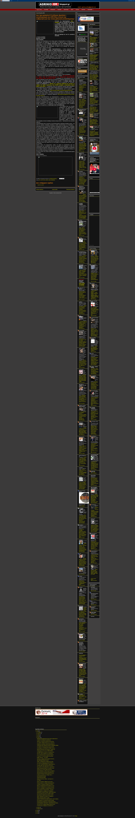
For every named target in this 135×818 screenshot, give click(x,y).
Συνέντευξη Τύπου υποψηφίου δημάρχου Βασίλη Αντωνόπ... (46, 804)
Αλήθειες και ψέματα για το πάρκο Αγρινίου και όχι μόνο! (94, 63)
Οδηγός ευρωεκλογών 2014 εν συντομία (43, 797)
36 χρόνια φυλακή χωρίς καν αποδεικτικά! (84, 479)
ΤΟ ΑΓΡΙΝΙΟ (46, 9)
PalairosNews (93, 475)
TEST (92, 472)
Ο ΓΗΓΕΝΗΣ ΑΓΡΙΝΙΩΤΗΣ (93, 408)
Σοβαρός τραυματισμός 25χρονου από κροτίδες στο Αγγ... (46, 768)
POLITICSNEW (81, 330)
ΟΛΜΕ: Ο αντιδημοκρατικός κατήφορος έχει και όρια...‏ (45, 761)
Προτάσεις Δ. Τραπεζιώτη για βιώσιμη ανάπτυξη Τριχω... (45, 741)
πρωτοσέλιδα (93, 192)
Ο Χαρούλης (81, 457)
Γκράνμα (80, 576)
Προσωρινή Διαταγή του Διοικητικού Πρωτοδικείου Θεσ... (45, 772)
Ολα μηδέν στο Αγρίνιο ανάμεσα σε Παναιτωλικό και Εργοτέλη (96, 95)
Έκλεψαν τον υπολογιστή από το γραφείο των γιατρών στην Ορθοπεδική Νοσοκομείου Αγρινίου (94, 72)
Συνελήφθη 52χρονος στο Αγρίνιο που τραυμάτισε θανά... (46, 752)
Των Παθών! (39, 780)
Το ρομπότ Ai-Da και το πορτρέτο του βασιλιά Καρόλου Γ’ (82, 254)
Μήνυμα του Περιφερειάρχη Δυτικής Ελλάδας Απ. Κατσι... (46, 785)
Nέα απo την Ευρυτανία (81, 679)
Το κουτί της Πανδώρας (81, 80)
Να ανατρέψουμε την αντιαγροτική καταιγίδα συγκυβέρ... (45, 800)
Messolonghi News (94, 390)
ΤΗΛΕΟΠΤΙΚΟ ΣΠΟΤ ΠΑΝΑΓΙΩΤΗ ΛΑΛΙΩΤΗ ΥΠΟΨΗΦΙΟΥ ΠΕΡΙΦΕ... (48, 745)
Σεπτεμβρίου (39, 732)
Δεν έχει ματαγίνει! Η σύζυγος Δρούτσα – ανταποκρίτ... (45, 789)
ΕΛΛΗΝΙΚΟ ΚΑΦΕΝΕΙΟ (81, 204)
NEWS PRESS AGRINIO (93, 338)
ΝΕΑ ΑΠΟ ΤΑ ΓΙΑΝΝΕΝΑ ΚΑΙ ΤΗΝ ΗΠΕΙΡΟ (82, 385)
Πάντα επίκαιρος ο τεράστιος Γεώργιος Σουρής (85, 158)
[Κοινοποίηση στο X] (61, 178)
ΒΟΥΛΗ (72, 9)
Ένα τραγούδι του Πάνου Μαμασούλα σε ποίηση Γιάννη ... (46, 766)
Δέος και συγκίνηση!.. (84, 239)
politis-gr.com (81, 279)
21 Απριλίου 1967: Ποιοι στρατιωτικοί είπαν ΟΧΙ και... (45, 765)
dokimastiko (93, 613)
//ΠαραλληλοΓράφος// (94, 593)
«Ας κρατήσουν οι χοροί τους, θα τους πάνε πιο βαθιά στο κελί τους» (94, 424)
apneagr (80, 237)
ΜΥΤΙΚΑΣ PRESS (94, 250)
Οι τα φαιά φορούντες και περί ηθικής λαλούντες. (84, 409)
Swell (80, 553)
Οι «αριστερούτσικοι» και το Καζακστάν (84, 318)
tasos (80, 315)
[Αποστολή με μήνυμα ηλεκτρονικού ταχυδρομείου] (59, 178)
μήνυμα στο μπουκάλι (93, 519)
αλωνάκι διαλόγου (94, 551)
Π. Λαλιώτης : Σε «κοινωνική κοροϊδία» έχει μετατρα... (45, 756)
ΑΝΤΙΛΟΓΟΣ (81, 508)
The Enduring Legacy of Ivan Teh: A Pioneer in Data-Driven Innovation (94, 589)
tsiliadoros (81, 539)
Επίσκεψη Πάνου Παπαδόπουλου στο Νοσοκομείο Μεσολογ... (46, 801)
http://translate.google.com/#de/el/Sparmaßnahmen (61, 90)
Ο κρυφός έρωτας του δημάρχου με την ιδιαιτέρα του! (45, 805)
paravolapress (93, 504)
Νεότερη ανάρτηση (39, 189)
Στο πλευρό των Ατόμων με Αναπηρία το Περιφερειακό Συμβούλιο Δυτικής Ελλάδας (94, 51)
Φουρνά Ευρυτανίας (82, 663)
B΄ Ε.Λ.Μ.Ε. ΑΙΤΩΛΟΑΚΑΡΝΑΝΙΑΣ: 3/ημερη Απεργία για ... (46, 764)
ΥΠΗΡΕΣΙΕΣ (59, 9)
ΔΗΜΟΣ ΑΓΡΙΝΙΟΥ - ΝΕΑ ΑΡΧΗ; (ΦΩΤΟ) (96, 45)
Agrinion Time (82, 34)
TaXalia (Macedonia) (82, 109)
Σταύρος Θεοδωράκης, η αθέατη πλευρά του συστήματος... (46, 770)
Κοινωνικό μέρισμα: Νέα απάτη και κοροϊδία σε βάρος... (45, 793)
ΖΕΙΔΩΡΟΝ (81, 136)
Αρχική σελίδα (39, 9)
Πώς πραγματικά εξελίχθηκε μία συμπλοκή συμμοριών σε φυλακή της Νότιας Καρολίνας (94, 596)
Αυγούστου (39, 733)
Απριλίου (38, 737)
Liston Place (81, 369)
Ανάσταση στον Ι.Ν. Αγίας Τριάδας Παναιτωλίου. (44, 769)
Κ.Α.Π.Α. (92, 353)
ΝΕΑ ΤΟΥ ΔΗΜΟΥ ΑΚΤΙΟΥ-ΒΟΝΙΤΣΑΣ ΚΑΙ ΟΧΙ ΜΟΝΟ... (94, 488)
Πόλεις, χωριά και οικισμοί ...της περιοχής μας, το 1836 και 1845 (94, 34)
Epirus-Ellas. (81, 264)
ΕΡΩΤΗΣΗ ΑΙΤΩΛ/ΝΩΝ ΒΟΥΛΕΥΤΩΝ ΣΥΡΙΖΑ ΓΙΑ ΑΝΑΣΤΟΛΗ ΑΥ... (47, 738)
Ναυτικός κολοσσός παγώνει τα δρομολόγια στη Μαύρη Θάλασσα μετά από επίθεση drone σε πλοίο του (82, 174)
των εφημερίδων (97, 192)
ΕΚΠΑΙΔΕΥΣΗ (52, 9)
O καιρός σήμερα (92, 245)
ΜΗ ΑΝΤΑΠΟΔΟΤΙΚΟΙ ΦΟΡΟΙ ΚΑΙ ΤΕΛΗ (94, 455)
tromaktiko (81, 171)
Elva (91, 601)
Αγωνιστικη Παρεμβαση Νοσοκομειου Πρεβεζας (81, 643)
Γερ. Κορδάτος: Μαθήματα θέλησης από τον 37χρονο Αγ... (46, 742)
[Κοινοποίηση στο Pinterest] (63, 178)
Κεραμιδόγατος (93, 436)
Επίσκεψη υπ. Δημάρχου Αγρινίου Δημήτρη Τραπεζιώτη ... (46, 758)
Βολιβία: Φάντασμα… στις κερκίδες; (42, 757)
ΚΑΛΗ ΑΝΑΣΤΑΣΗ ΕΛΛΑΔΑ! (41, 776)
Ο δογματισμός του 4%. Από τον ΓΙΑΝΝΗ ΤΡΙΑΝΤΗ (45, 750)
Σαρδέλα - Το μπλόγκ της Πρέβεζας (83, 701)
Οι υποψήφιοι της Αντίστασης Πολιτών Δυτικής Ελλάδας (45, 746)
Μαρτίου (38, 807)
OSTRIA (80, 476)
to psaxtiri (81, 467)
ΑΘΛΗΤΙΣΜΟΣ (66, 9)
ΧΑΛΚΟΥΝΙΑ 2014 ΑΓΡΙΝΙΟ (41, 777)
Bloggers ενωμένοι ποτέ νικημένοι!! (82, 406)
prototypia (93, 283)
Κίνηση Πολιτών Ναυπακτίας (94, 534)
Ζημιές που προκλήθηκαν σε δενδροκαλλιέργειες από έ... (46, 788)
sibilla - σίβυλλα (82, 348)
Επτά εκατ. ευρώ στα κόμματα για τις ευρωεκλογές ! (45, 753)
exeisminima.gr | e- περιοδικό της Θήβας (83, 252)
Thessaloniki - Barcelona (93, 607)
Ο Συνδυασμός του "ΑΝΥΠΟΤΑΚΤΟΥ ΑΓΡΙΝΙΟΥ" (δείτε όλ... (46, 748)
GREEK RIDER (93, 612)
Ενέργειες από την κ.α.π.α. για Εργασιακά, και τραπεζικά (94, 355)
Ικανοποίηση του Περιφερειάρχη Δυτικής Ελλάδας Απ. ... (45, 762)
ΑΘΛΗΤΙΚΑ (83, 9)
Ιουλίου (38, 734)
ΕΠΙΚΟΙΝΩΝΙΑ (90, 9)
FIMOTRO (80, 587)
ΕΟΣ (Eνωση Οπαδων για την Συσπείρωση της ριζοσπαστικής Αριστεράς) (82, 188)
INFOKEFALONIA (82, 567)
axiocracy (92, 616)
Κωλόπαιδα (85, 606)
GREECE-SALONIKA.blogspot (82, 221)
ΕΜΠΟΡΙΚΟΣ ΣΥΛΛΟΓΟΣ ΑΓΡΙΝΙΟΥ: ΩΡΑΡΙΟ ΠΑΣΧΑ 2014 (46, 792)
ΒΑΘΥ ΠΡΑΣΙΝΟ (82, 633)
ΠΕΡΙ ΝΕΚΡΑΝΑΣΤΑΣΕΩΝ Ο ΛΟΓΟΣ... (43, 760)
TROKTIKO (81, 653)
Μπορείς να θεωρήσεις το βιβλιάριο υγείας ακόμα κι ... (45, 781)
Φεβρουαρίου (39, 808)
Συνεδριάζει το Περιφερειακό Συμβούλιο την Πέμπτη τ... (45, 784)
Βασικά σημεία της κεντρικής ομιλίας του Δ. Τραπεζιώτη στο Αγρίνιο (94, 83)
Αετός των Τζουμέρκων (81, 422)
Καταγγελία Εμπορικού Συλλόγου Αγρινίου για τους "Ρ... (45, 773)
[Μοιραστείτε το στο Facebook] (62, 178)
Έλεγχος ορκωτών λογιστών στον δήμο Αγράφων (84, 666)
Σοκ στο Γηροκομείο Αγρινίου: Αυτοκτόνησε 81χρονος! (45, 754)
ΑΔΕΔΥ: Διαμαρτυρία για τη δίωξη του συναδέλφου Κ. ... (45, 796)
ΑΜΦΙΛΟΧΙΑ (93, 471)
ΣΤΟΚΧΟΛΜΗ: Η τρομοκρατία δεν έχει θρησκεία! (94, 603)
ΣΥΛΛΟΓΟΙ (77, 9)
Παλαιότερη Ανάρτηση (70, 189)
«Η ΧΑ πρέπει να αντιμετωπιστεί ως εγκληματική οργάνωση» (94, 553)
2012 (37, 811)
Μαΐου (38, 736)
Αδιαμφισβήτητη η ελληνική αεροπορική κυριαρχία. (85, 267)
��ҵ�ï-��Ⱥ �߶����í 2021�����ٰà (81, 281)
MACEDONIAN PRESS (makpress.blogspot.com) (82, 154)
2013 (37, 810)
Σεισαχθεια (81, 694)
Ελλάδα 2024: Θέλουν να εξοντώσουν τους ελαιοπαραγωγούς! (94, 116)
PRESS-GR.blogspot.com (82, 93)
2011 (37, 813)
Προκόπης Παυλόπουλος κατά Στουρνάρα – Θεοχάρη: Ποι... (46, 749)
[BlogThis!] (60, 178)
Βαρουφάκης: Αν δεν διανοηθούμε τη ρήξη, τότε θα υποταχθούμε (82, 620)
